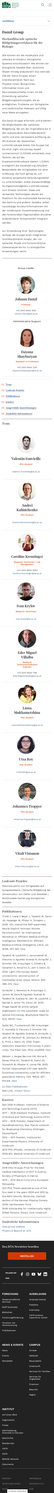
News (4, 1350)
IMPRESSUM (35, 1478)
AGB (31, 1489)
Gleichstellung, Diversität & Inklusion (12, 1431)
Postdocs (33, 1305)
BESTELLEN (27, 1256)
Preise (5, 1425)
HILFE (5, 1489)
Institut (8, 1409)
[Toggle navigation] (50, 5)
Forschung (10, 1293)
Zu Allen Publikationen (15, 1086)
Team (9, 384)
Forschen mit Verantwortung (9, 1324)
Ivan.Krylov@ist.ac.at (26, 619)
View (22, 949)
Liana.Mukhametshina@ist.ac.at (27, 725)
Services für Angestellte (35, 1377)
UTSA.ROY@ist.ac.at (26, 772)
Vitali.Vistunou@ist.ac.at (27, 866)
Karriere (10, 401)
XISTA (4, 1454)
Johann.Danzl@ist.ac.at (26, 314)
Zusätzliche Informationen (19, 413)
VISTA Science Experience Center (38, 1316)
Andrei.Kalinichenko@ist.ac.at (27, 522)
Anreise (33, 1350)
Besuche (33, 1389)
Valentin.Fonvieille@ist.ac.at (26, 471)
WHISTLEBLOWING (11, 1484)
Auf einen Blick (9, 1415)
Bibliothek (7, 1312)
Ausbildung (8, 20)
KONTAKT (6, 1478)
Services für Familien (39, 1371)
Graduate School (37, 1299)
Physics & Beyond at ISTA (16, 1230)
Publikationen (13, 396)
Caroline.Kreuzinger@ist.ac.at (27, 573)
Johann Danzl (22, 1090)
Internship (34, 1310)
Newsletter (7, 1361)
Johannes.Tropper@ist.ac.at (27, 819)
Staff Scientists (9, 1307)
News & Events (12, 1344)
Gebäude (33, 1355)
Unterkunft (34, 1366)
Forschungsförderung (12, 1317)
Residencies (8, 1443)
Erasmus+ (34, 1384)
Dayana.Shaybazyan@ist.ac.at (27, 370)
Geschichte (7, 1438)
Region (32, 1395)
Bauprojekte (35, 1361)
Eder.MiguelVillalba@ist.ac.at (27, 676)
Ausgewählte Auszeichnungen (21, 407)
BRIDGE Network (10, 1459)
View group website (13, 1226)
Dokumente (8, 1464)
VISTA (5, 1448)
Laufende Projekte (15, 390)
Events (5, 1355)
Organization (8, 1420)
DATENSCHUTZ (36, 1484)
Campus (34, 1344)
